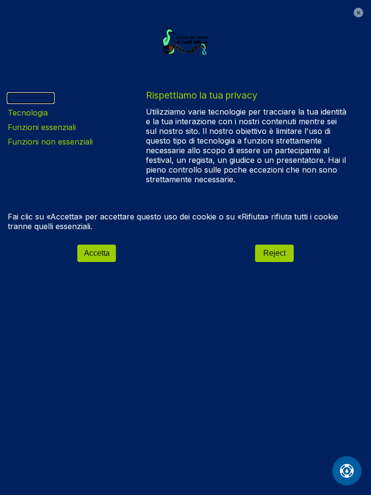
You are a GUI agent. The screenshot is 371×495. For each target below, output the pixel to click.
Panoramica (31, 98)
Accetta (97, 253)
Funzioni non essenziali (50, 141)
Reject (274, 253)
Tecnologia (28, 112)
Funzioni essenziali (42, 127)
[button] (358, 12)
